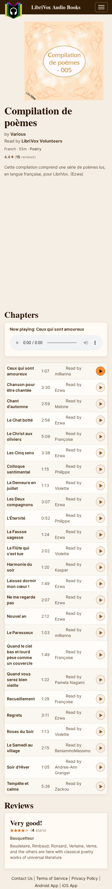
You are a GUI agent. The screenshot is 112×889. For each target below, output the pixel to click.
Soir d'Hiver (18, 767)
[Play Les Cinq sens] (100, 452)
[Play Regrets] (100, 715)
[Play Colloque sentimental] (100, 469)
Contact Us (21, 878)
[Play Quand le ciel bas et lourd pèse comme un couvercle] (100, 654)
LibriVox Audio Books (55, 7)
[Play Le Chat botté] (100, 420)
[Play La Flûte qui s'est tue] (100, 550)
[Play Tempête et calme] (100, 786)
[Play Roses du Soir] (100, 731)
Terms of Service (52, 878)
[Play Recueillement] (100, 698)
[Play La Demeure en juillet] (100, 485)
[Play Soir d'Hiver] (100, 767)
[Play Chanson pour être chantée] (100, 387)
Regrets (14, 715)
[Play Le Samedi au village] (100, 747)
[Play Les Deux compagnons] (100, 501)
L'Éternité (16, 518)
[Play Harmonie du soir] (100, 567)
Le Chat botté (20, 420)
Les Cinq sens (20, 452)
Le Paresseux (20, 632)
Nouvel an (16, 616)
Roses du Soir (20, 731)
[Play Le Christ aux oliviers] (100, 436)
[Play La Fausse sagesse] (100, 534)
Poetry (35, 149)
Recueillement (21, 698)
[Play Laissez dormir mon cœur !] (100, 583)
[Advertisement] (56, 245)
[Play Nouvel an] (100, 616)
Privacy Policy (85, 878)
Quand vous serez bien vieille (19, 679)
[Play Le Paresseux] (100, 632)
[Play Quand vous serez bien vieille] (100, 679)
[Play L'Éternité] (100, 518)
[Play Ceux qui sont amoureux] (100, 371)
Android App (46, 885)
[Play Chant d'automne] (100, 403)
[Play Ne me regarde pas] (100, 600)
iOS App (70, 885)
